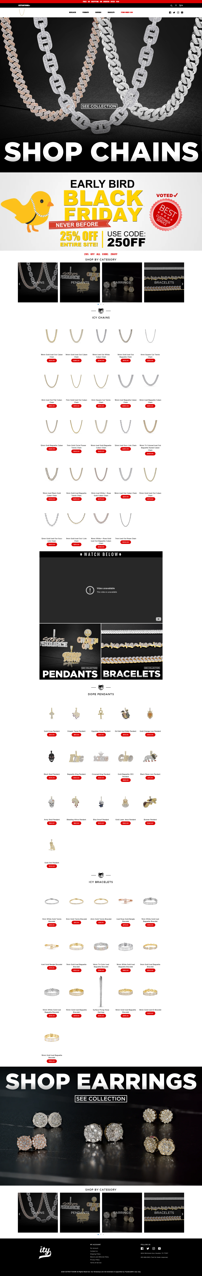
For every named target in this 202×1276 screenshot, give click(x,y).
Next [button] (182, 284)
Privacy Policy (95, 1260)
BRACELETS (111, 12)
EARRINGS (98, 12)
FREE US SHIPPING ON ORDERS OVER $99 (101, 2)
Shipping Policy (95, 1254)
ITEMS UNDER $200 (127, 12)
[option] (101, 1)
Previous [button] (19, 284)
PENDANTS (85, 12)
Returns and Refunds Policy (99, 1257)
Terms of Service (95, 1262)
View (52, 342)
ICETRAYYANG (70, 1272)
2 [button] (100, 304)
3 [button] (103, 304)
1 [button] (98, 304)
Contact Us (94, 1251)
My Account (94, 1248)
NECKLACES (72, 12)
